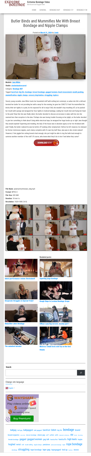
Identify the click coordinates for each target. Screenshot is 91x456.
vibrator (76, 450)
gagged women (51, 92)
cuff (47, 435)
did (71, 434)
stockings (14, 450)
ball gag (19, 430)
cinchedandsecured (18, 86)
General (43, 10)
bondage (28, 92)
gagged (23, 439)
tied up (64, 449)
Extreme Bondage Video (38, 2)
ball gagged (38, 430)
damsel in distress (64, 435)
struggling (48, 95)
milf (23, 445)
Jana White (16, 82)
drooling (80, 435)
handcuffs (62, 439)
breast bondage (39, 92)
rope (63, 445)
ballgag (13, 430)
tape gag (46, 449)
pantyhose (46, 445)
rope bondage (74, 444)
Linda (56, 33)
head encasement (65, 92)
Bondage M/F (55, 10)
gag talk (46, 439)
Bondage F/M (82, 10)
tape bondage (36, 449)
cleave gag (41, 435)
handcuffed (54, 439)
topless (56, 95)
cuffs (56, 435)
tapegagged (56, 450)
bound (77, 430)
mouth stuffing (29, 445)
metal (18, 444)
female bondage (13, 439)
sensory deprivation (36, 95)
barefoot (14, 92)
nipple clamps (22, 95)
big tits (21, 92)
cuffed (52, 435)
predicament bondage (56, 445)
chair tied (22, 435)
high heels (72, 439)
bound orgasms (13, 435)
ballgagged (28, 430)
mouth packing (77, 92)
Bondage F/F (68, 10)
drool (75, 435)
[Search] (81, 372)
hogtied (11, 444)
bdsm (53, 430)
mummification (11, 95)
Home (34, 10)
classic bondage (31, 435)
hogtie (80, 439)
